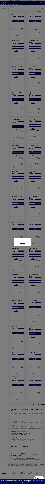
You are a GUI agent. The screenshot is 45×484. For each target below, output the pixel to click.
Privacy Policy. (29, 481)
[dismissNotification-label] (43, 476)
